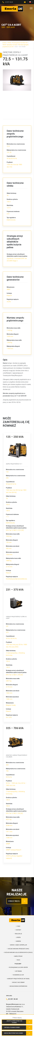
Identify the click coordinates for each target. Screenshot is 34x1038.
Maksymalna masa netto (14, 340)
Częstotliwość (11, 156)
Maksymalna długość (13, 346)
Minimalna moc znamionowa (16, 144)
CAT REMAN (18, 971)
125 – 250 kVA (15, 436)
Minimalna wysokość (12, 552)
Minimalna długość (13, 334)
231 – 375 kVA (15, 589)
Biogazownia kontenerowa (18, 986)
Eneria (4, 42)
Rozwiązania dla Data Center (18, 967)
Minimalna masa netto (13, 328)
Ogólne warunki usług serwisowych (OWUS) (18, 952)
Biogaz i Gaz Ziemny (18, 982)
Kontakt (18, 930)
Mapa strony (18, 956)
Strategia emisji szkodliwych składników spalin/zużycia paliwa (17, 255)
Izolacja (9, 293)
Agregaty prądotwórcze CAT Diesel (18, 978)
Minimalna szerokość (12, 546)
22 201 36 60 (9, 2)
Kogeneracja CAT (18, 975)
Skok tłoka (10, 205)
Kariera (18, 941)
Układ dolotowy (11, 193)
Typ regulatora (11, 217)
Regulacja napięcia (13, 299)
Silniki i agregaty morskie (10, 44)
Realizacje (18, 933)
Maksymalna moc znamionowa (16, 150)
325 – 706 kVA (15, 728)
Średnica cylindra (12, 199)
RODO (18, 960)
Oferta (9, 42)
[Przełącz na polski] (30, 2)
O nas (18, 926)
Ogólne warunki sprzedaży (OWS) (18, 948)
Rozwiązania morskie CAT (20, 42)
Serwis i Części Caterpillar (18, 945)
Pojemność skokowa (13, 211)
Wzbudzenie (10, 287)
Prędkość (10, 162)
